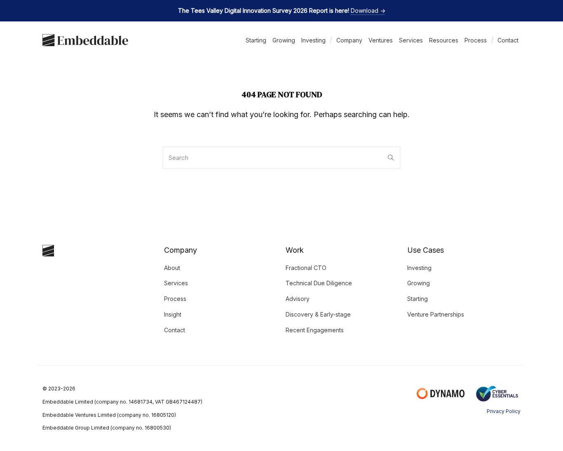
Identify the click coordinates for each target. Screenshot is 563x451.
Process (475, 40)
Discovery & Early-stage (318, 314)
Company (349, 40)
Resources (443, 40)
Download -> (368, 10)
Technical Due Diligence (319, 283)
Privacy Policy (504, 411)
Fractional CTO (306, 267)
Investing (313, 40)
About (172, 267)
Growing (283, 40)
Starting (256, 40)
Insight (172, 314)
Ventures (380, 40)
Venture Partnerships (435, 314)
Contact (507, 40)
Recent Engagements (315, 330)
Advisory (298, 298)
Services (411, 40)
